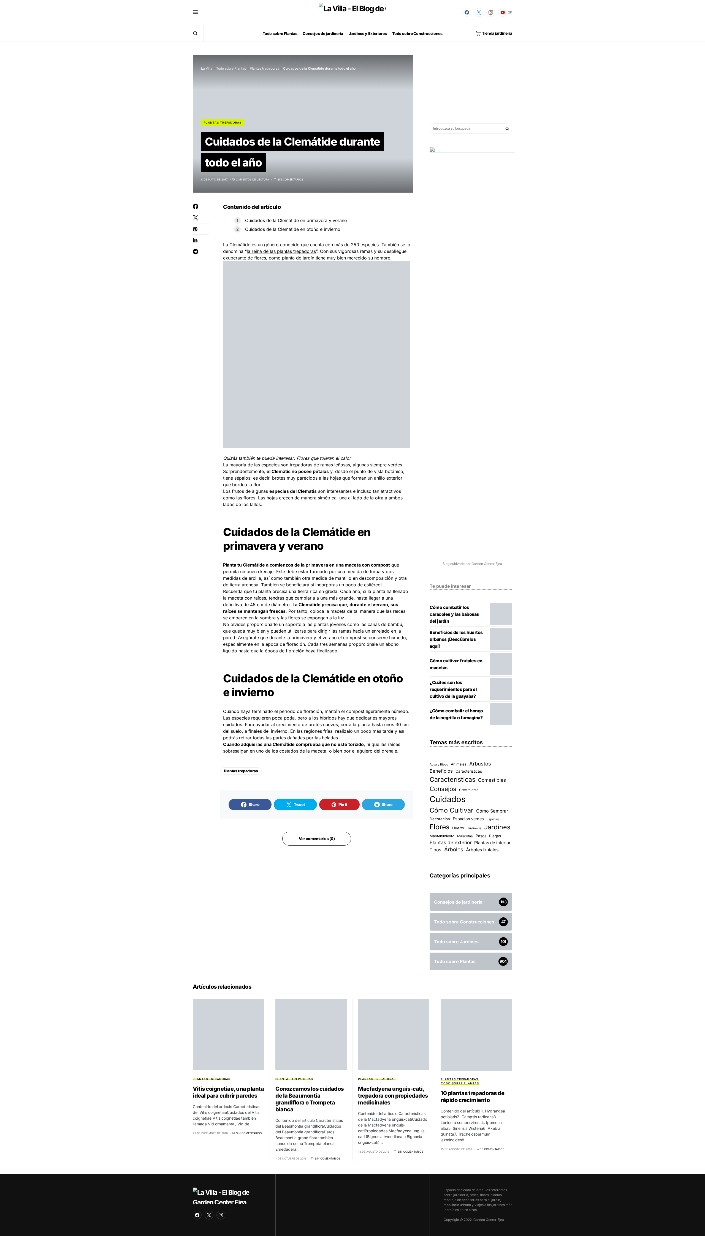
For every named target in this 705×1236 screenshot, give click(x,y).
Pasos (481, 835)
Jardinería (474, 828)
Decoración (440, 819)
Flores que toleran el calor (324, 458)
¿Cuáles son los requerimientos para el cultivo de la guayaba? (453, 689)
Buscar (507, 128)
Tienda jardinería (497, 33)
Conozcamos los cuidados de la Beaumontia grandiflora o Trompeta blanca (309, 1099)
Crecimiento (468, 790)
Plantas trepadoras (264, 68)
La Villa (206, 68)
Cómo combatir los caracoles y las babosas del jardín (454, 614)
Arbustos (480, 764)
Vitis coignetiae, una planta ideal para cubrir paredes (228, 1092)
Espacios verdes (468, 818)
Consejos (443, 788)
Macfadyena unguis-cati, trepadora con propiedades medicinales (393, 1095)
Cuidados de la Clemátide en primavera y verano (296, 220)
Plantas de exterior (450, 842)
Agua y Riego (439, 764)
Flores (439, 827)
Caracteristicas (468, 771)
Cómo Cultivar (451, 810)
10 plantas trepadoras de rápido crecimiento (472, 1096)
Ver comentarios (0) (317, 838)
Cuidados (447, 799)
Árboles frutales (482, 849)
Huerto (458, 828)
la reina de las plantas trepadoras (281, 251)
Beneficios (441, 771)
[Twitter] (478, 12)
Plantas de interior (492, 842)
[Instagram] (490, 12)
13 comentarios (492, 1149)
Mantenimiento (442, 836)
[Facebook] (466, 12)
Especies (493, 819)
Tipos (435, 849)
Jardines (497, 827)
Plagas (495, 836)
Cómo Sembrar (492, 811)
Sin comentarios (290, 179)
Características (452, 779)
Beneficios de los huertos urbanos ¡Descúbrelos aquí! (456, 639)
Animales (459, 764)
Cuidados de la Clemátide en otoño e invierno (292, 229)
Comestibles (492, 780)
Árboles (453, 849)
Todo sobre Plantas (231, 68)
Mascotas (465, 836)
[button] (196, 12)
